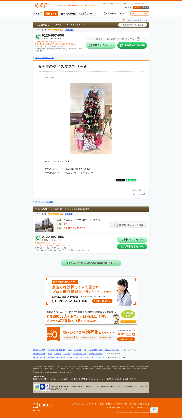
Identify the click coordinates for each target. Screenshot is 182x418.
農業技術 (133, 379)
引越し (46, 379)
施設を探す (51, 13)
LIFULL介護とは (78, 404)
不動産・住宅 (37, 379)
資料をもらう (103, 45)
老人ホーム (55, 379)
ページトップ (154, 411)
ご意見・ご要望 (105, 404)
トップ (38, 13)
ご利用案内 (136, 3)
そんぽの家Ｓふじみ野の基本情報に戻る (92, 263)
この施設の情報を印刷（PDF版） (137, 20)
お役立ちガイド (87, 13)
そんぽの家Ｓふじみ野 (47, 24)
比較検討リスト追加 (134, 25)
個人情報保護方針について (139, 404)
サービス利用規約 (120, 404)
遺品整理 (110, 379)
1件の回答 (69, 30)
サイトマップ (145, 3)
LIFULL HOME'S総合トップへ (111, 3)
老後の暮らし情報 (121, 379)
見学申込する (135, 45)
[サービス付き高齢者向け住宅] (73, 25)
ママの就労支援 (74, 379)
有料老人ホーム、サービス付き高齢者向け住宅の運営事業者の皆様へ (90, 317)
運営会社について (142, 407)
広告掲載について (126, 3)
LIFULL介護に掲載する (115, 407)
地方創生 (64, 379)
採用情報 (130, 407)
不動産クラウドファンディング (93, 379)
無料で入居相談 (68, 13)
